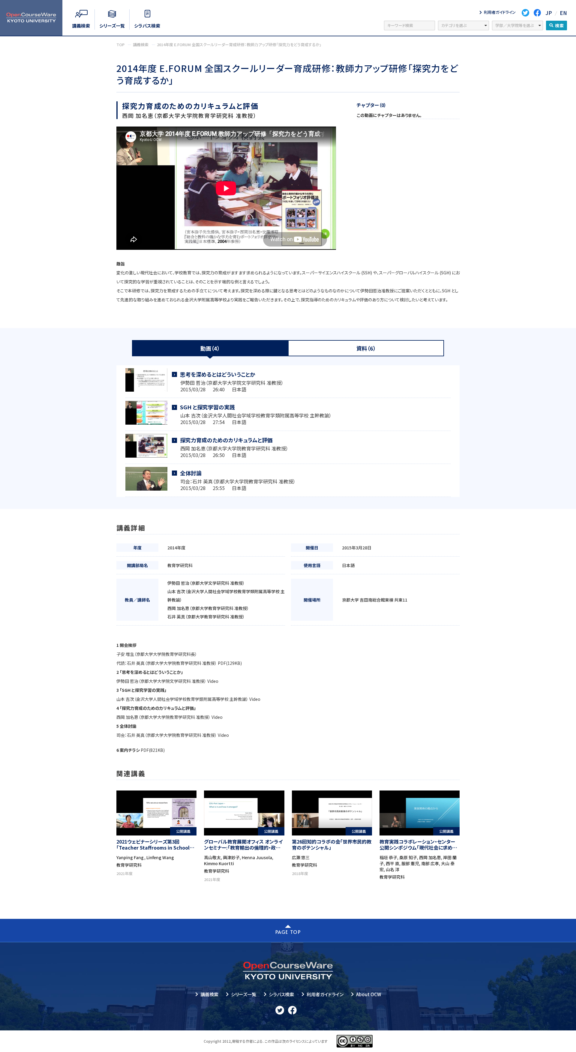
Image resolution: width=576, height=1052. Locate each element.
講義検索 (209, 994)
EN (563, 12)
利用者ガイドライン (325, 994)
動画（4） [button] (210, 348)
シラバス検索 (281, 994)
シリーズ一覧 (243, 994)
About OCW (368, 994)
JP (548, 12)
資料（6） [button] (366, 348)
